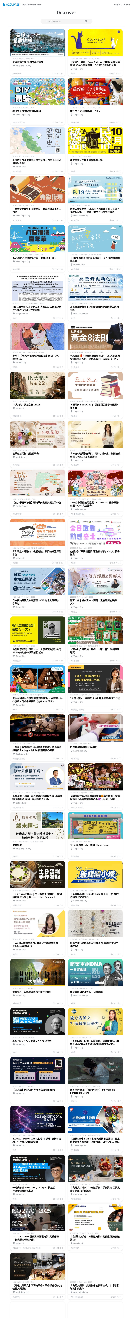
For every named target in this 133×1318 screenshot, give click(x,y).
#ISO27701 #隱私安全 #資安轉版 (26, 1248)
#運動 (15, 563)
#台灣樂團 (75, 856)
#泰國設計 (17, 660)
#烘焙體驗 (17, 905)
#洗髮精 (16, 1297)
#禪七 (15, 856)
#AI (14, 318)
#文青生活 (17, 220)
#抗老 (73, 318)
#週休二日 (17, 954)
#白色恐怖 (75, 220)
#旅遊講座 (17, 1003)
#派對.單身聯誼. (77, 807)
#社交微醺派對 (19, 758)
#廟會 (73, 171)
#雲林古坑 (17, 514)
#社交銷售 (75, 367)
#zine (73, 73)
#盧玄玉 (74, 612)
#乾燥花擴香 (76, 1199)
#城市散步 (17, 416)
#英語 (73, 1052)
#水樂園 (16, 269)
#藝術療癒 (75, 122)
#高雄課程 (75, 905)
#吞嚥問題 (75, 758)
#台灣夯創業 (18, 807)
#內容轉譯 (17, 171)
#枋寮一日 (17, 73)
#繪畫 (15, 367)
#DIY (15, 709)
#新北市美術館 (77, 1297)
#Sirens (74, 1101)
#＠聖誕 (16, 465)
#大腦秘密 (75, 465)
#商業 (73, 1003)
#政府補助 (75, 1248)
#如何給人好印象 (78, 709)
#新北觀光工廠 (19, 122)
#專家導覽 (75, 660)
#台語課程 (75, 269)
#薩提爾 (74, 416)
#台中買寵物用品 (78, 514)
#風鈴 (73, 954)
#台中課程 (75, 1150)
